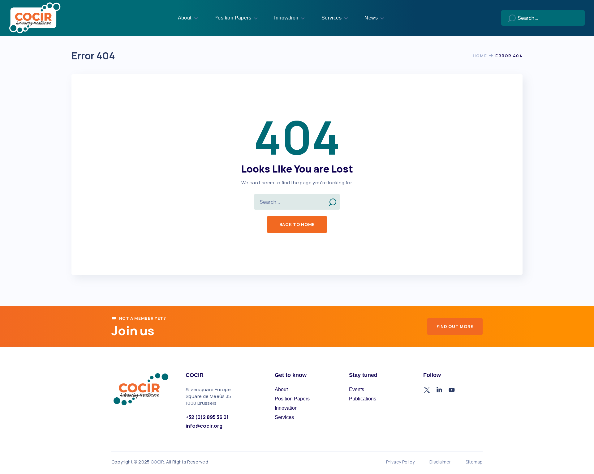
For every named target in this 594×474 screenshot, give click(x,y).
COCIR (157, 462)
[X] (427, 390)
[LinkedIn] (439, 390)
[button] (297, 224)
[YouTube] (452, 390)
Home (480, 55)
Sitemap (474, 462)
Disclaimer (440, 462)
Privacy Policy (400, 462)
